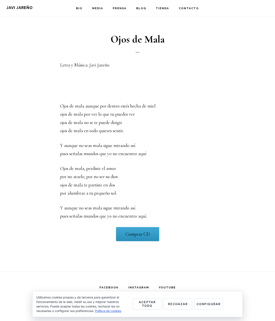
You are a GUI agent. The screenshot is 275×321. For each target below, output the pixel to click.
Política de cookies (108, 311)
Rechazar (178, 304)
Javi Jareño (19, 7)
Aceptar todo (147, 303)
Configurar (209, 304)
